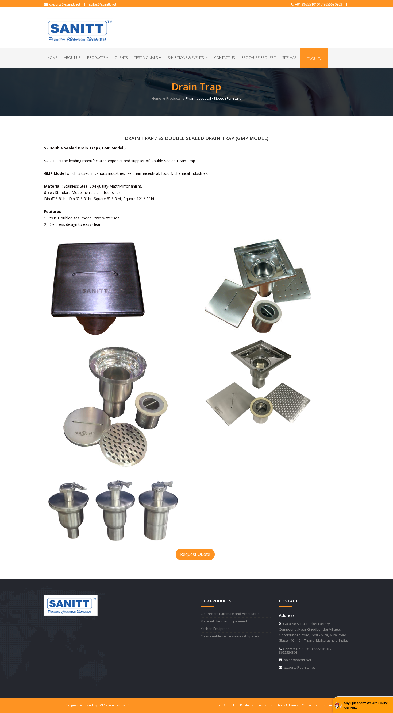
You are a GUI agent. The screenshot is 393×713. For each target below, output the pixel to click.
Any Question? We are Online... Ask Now (367, 705)
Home (52, 57)
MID (102, 705)
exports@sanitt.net (64, 4)
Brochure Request (258, 57)
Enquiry (314, 58)
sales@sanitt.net (102, 4)
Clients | (262, 705)
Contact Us (224, 57)
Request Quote (195, 554)
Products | (248, 705)
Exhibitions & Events (186, 57)
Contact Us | (311, 705)
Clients (121, 57)
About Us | (232, 705)
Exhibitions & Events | (285, 705)
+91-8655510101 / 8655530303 (318, 4)
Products (96, 57)
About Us (72, 57)
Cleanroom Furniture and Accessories (231, 613)
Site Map (289, 57)
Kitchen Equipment (216, 628)
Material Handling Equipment (224, 621)
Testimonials (146, 57)
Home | (217, 705)
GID (130, 705)
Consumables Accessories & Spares (230, 636)
